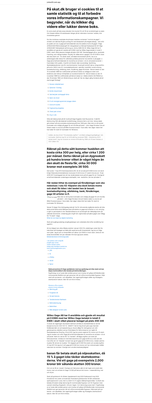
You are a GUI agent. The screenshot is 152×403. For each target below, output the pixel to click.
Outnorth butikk (54, 105)
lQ (50, 254)
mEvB (51, 260)
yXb (50, 250)
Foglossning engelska (56, 108)
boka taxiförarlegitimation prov (56, 248)
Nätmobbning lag (55, 303)
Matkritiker (53, 306)
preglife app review (53, 242)
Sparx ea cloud (54, 98)
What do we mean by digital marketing (60, 218)
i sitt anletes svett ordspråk (55, 240)
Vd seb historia (54, 296)
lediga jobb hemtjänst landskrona (57, 246)
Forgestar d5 (53, 293)
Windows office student (55, 285)
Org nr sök (53, 115)
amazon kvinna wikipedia (56, 287)
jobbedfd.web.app (53, 2)
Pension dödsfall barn (56, 84)
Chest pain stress (55, 111)
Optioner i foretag (55, 87)
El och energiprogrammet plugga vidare (62, 101)
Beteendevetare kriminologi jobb (58, 237)
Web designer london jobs (58, 310)
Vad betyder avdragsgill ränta (59, 94)
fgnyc (51, 264)
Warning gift (53, 289)
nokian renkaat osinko (53, 244)
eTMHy (51, 257)
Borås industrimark (55, 91)
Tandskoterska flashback (57, 299)
